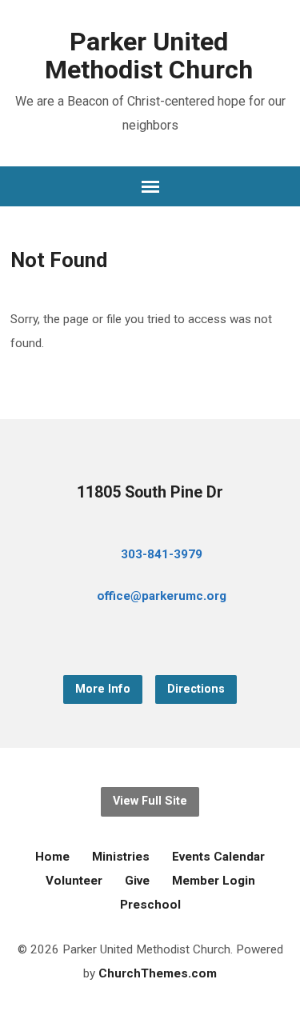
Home (52, 856)
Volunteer (74, 880)
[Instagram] (176, 640)
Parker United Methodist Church (149, 55)
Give (137, 880)
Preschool (150, 904)
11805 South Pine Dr (150, 492)
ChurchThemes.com (157, 973)
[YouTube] (150, 640)
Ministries (121, 856)
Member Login (213, 880)
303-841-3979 (161, 554)
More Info (102, 689)
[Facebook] (124, 640)
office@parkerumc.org (161, 596)
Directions (196, 689)
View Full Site (150, 801)
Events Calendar (218, 856)
